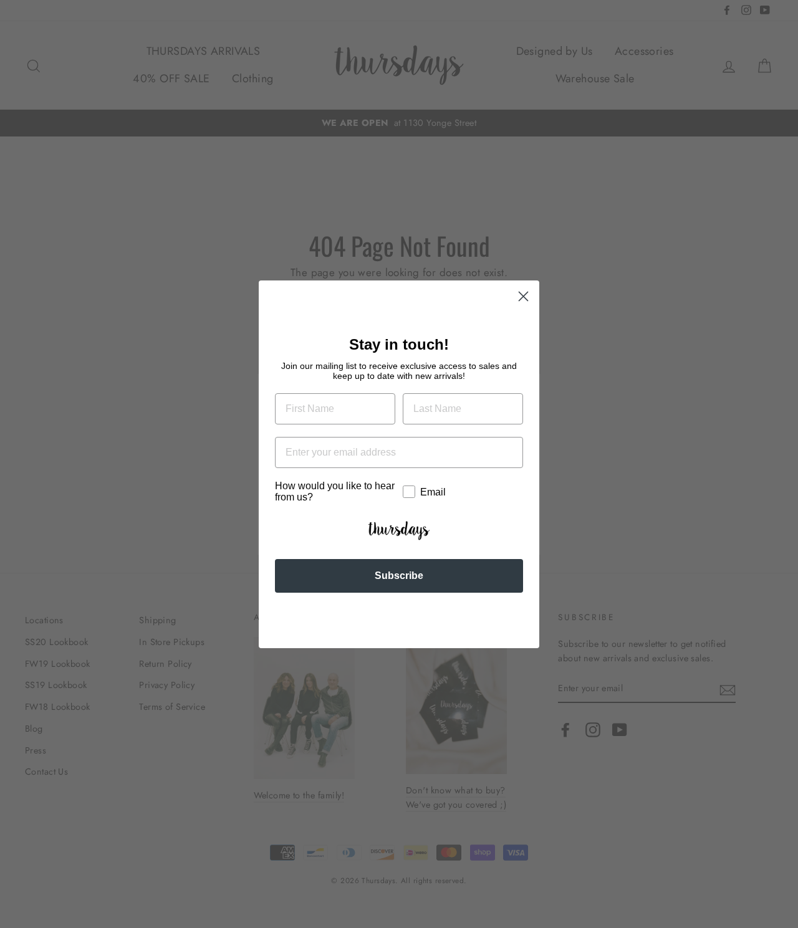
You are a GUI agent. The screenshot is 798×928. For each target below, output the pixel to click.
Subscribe (399, 575)
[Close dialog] (523, 296)
